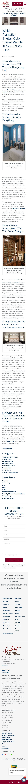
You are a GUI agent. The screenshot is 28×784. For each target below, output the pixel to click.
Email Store (5, 672)
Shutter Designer (7, 733)
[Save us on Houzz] (11, 755)
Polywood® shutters (18, 208)
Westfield (17, 625)
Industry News (6, 468)
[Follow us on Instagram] (8, 755)
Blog (3, 485)
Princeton (6, 604)
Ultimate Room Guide (9, 491)
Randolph (17, 601)
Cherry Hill (6, 622)
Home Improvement (8, 466)
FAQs (3, 487)
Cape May (17, 622)
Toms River (6, 625)
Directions (5, 666)
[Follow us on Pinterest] (5, 755)
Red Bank (5, 601)
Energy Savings (7, 496)
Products (5, 481)
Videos (4, 489)
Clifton (16, 619)
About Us (4, 746)
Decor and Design (7, 461)
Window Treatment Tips (10, 472)
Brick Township (7, 598)
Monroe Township (8, 613)
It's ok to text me (12, 555)
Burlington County (8, 633)
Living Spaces (6, 470)
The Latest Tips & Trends (10, 457)
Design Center (6, 737)
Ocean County (7, 628)
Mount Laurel (18, 607)
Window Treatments (8, 735)
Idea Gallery (6, 483)
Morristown (6, 610)
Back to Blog (8, 448)
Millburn (17, 613)
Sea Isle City (18, 598)
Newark (5, 607)
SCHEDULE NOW (14, 560)
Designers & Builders (8, 742)
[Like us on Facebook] (2, 755)
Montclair (17, 610)
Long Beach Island (20, 616)
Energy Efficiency (7, 463)
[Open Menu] (25, 4)
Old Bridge (17, 604)
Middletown (6, 616)
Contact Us (5, 748)
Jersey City (6, 619)
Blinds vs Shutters (7, 498)
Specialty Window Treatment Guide (13, 494)
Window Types (6, 459)
